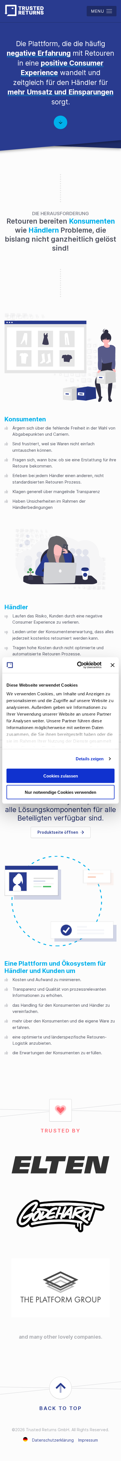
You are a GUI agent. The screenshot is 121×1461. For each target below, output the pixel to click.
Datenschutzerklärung (53, 1440)
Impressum (88, 1440)
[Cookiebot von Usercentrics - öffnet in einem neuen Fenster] (77, 665)
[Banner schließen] (113, 665)
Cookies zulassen (60, 775)
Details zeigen (90, 758)
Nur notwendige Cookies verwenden (60, 792)
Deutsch (25, 1439)
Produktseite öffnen (57, 832)
